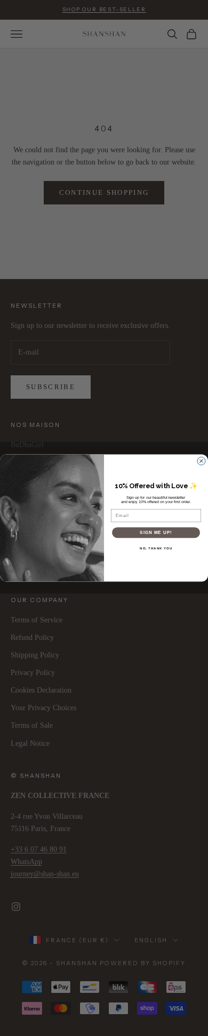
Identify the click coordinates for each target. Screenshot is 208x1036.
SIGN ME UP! (156, 532)
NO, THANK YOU (156, 548)
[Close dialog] (201, 461)
